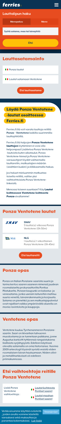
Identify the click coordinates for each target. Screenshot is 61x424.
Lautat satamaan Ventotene (25, 79)
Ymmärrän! (51, 411)
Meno (44, 21)
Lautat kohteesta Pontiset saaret (45, 389)
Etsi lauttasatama (30, 90)
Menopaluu (16, 21)
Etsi (30, 42)
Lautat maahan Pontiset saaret (44, 397)
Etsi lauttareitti (30, 255)
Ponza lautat (16, 69)
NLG (26, 238)
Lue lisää (36, 420)
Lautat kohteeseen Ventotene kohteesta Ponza (30, 193)
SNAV (27, 222)
